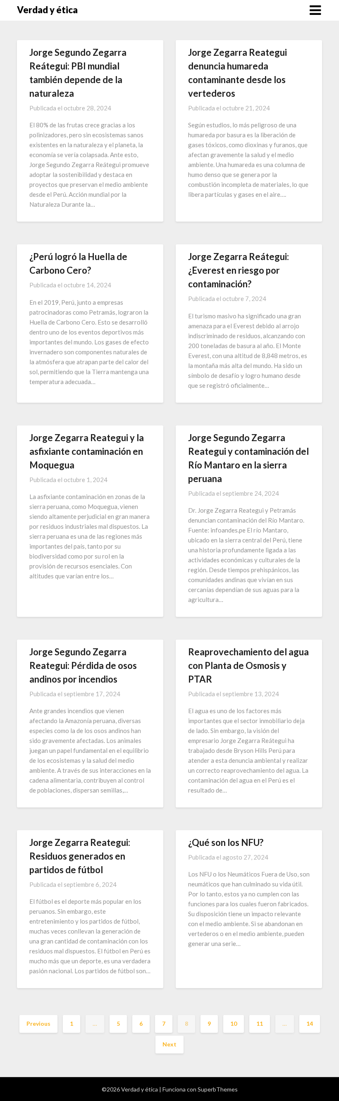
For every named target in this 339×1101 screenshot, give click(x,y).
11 (259, 1023)
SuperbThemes (218, 1089)
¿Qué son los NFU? (225, 842)
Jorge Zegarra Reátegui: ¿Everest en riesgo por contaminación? (238, 270)
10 (233, 1023)
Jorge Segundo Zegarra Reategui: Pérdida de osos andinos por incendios (83, 665)
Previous (38, 1023)
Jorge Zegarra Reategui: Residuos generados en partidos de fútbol (79, 856)
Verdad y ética (47, 9)
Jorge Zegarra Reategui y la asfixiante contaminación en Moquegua (86, 451)
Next (169, 1044)
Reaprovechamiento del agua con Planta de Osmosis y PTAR (248, 665)
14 (309, 1023)
